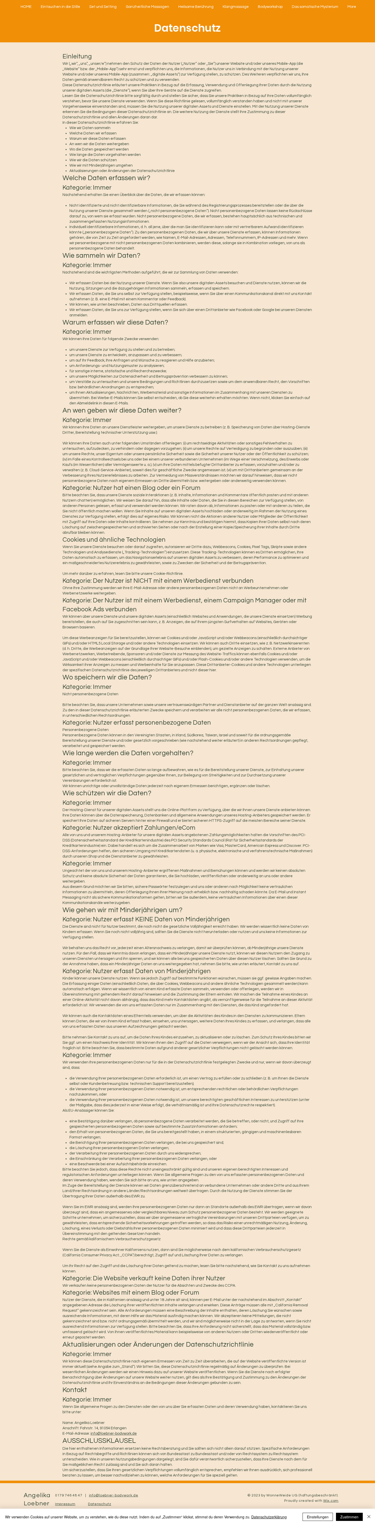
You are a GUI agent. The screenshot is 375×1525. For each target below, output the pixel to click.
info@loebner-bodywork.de (114, 1433)
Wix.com (331, 1501)
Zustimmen (349, 1516)
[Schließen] (369, 1517)
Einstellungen (318, 1516)
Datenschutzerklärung (269, 1516)
